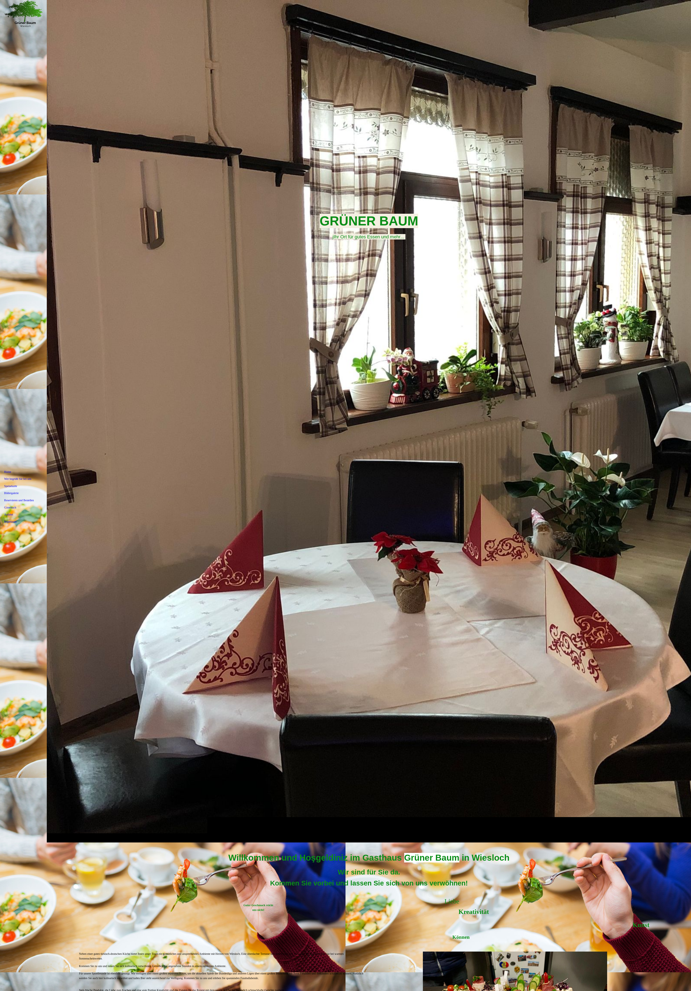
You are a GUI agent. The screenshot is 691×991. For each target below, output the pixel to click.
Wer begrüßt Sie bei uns (17, 478)
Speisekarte (10, 486)
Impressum (10, 521)
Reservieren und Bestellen (19, 500)
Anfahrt (8, 514)
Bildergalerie (11, 493)
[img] (369, 421)
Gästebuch (10, 507)
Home (7, 471)
